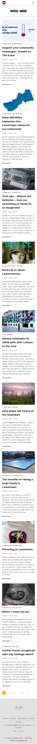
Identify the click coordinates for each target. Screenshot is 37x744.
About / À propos (9, 718)
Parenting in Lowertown (17, 549)
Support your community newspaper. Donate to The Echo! (18, 51)
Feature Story (17, 43)
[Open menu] (33, 2)
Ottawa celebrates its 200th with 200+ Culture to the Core (17, 342)
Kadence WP (22, 740)
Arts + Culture (17, 266)
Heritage (15, 646)
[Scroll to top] (32, 741)
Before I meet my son (15, 611)
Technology (16, 192)
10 (22, 693)
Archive (18, 722)
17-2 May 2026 (6, 43)
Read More (7, 84)
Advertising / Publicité (26, 718)
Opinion (14, 407)
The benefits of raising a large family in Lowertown (17, 483)
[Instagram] (20, 707)
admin (5, 59)
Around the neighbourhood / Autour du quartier (18, 726)
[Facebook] (16, 707)
